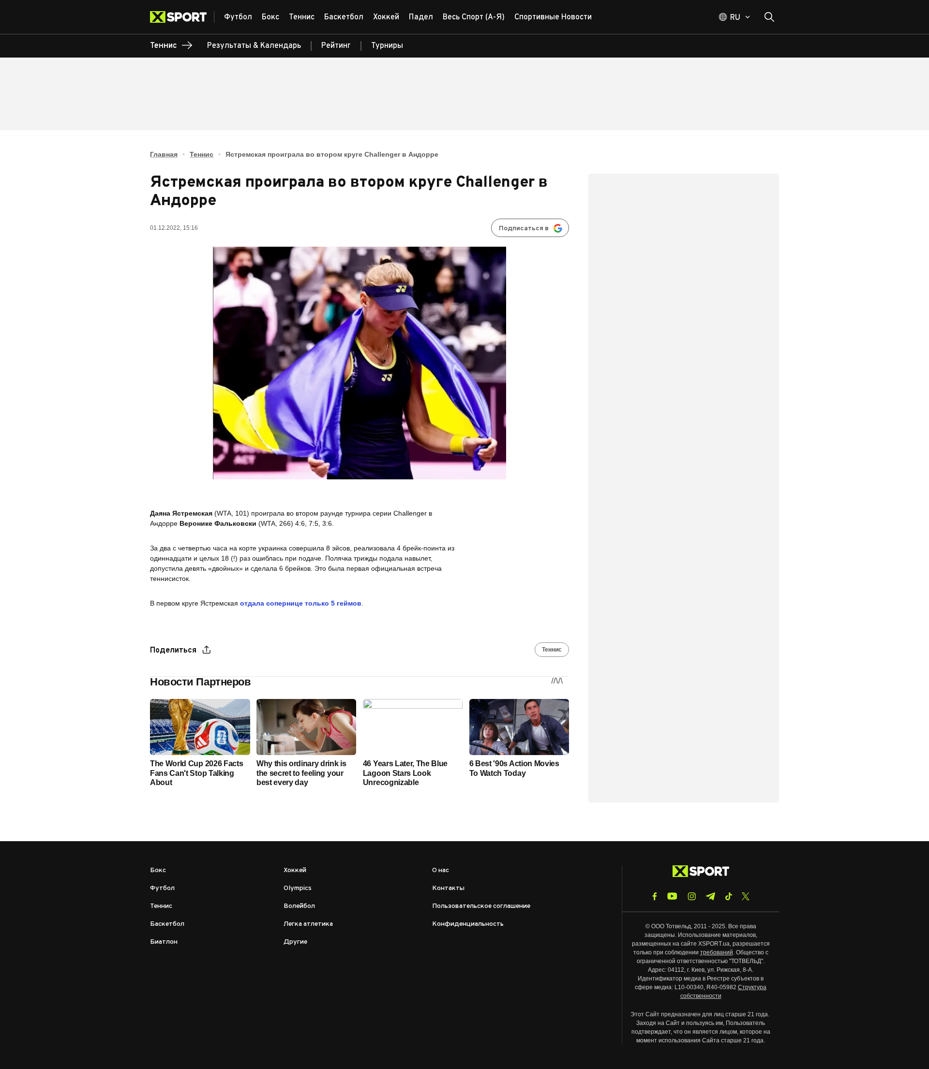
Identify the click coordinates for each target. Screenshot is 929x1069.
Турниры (387, 46)
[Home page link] (182, 17)
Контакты (448, 888)
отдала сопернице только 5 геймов (300, 603)
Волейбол (299, 906)
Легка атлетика (308, 924)
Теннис (201, 154)
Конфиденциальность (468, 924)
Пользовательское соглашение (481, 906)
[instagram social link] (692, 896)
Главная (164, 154)
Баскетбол (167, 924)
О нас (440, 870)
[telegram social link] (710, 896)
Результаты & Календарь (254, 46)
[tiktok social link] (728, 896)
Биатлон (164, 942)
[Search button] (769, 17)
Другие (295, 942)
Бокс (158, 870)
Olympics (298, 888)
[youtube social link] (672, 896)
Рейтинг (336, 46)
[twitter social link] (745, 896)
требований (716, 952)
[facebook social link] (654, 896)
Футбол (162, 888)
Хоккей (295, 870)
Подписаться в (524, 228)
